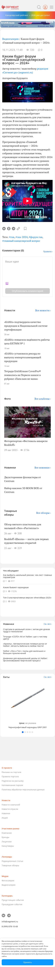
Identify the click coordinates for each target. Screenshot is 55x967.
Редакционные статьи (12, 861)
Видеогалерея (10, 39)
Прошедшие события (12, 904)
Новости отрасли (10, 809)
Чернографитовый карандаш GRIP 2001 (27, 727)
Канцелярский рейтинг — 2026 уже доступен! (27, 15)
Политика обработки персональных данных (23, 789)
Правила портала (10, 776)
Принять (27, 962)
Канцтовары (8, 846)
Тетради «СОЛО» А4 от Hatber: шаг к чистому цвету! (25, 637)
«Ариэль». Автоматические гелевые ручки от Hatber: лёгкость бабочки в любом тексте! (25, 644)
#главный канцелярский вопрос (21, 240)
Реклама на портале (11, 772)
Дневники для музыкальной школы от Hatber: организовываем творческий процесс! (25, 659)
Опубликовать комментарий (27, 291)
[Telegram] (13, 228)
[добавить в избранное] (25, 228)
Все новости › (43, 310)
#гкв (11, 237)
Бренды (5, 837)
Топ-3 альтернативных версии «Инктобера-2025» (27, 597)
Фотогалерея (8, 880)
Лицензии (7, 841)
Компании (7, 833)
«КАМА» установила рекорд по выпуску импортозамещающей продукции (22, 357)
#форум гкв (35, 237)
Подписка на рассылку (13, 781)
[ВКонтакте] (4, 228)
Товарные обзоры (10, 865)
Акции (5, 817)
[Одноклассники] (8, 228)
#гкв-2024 (22, 237)
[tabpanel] (27, 704)
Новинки (6, 813)
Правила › (48, 251)
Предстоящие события (13, 900)
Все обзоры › (43, 512)
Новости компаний (11, 804)
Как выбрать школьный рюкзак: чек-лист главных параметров (27, 576)
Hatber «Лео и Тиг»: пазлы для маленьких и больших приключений (24, 652)
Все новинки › (43, 467)
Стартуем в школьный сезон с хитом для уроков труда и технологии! (26, 630)
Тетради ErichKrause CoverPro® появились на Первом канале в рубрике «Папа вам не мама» (22, 374)
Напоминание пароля (12, 785)
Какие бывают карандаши (16, 587)
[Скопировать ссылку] (18, 228)
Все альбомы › (43, 398)
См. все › (48, 624)
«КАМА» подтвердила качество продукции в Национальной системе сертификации (26, 325)
